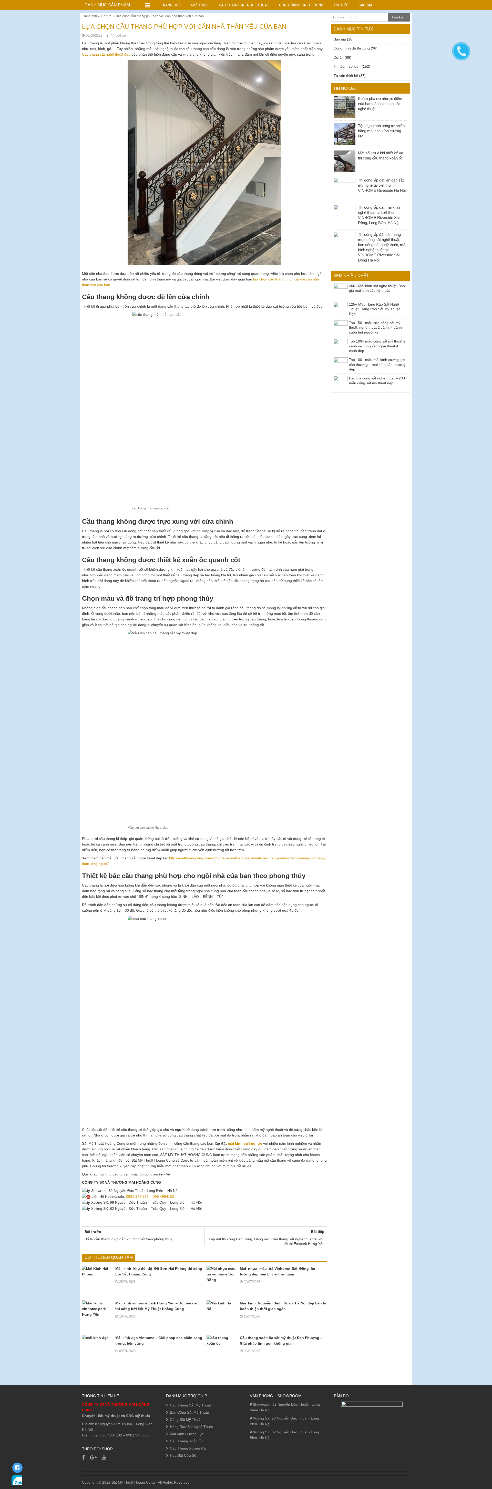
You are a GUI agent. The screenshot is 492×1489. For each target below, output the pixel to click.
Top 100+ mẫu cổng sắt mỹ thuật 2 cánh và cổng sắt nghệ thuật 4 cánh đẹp (377, 346)
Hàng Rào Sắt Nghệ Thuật (191, 1427)
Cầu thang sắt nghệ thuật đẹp (106, 54)
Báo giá (365, 5)
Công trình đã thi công (352, 48)
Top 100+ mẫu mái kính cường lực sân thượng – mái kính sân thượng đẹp (377, 364)
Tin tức (106, 16)
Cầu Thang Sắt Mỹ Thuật (190, 1405)
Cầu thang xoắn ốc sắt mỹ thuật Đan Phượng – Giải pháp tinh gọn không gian (281, 1340)
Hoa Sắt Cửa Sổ (183, 1455)
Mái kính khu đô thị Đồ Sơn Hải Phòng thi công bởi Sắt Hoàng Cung (158, 1271)
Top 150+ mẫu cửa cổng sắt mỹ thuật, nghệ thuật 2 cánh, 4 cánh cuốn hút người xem (375, 327)
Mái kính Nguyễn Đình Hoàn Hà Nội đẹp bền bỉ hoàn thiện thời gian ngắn (283, 1306)
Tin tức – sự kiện (347, 66)
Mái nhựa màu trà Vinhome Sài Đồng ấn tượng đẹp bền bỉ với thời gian (277, 1271)
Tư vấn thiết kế (346, 76)
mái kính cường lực (245, 1143)
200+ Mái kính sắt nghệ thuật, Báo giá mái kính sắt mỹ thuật (377, 288)
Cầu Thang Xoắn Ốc (186, 1441)
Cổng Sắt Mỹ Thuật (185, 1419)
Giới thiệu (200, 5)
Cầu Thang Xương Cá (188, 1448)
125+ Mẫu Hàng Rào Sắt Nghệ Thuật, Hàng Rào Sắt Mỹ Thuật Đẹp (374, 309)
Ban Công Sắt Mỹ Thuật (189, 1412)
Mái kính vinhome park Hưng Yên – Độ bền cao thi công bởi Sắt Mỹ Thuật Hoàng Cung (157, 1306)
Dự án (339, 57)
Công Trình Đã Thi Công (301, 5)
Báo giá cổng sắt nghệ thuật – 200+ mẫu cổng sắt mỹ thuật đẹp (378, 380)
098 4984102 (163, 1196)
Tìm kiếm (399, 17)
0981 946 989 (137, 1196)
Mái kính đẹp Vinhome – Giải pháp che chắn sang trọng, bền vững (158, 1340)
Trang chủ (171, 5)
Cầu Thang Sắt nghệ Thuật (244, 5)
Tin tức (341, 5)
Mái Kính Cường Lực (187, 1434)
